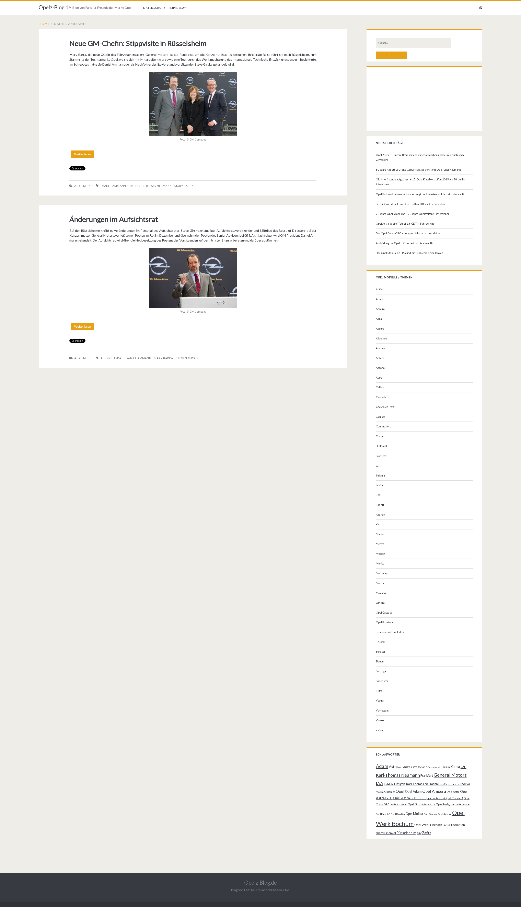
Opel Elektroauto (398, 804)
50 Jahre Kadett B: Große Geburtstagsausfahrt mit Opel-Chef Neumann (418, 169)
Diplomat (381, 446)
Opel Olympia (430, 814)
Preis (446, 825)
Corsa (379, 436)
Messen (380, 553)
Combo (380, 416)
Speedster (382, 681)
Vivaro (380, 720)
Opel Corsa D (453, 798)
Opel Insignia (445, 804)
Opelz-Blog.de (55, 7)
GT (378, 465)
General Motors (450, 775)
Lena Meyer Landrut (449, 784)
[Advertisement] (424, 99)
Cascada (381, 397)
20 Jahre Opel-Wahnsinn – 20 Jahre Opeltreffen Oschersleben (413, 213)
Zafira (379, 730)
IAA (379, 783)
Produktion (457, 825)
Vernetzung (382, 710)
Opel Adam (413, 791)
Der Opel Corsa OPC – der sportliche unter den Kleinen (408, 233)
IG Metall (389, 784)
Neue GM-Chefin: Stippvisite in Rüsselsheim (138, 43)
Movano (381, 593)
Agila (379, 318)
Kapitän (380, 514)
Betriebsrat (434, 767)
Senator (380, 651)
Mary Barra (184, 186)
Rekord (380, 641)
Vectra (380, 700)
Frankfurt (426, 775)
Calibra (380, 387)
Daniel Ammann (113, 186)
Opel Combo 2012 (435, 798)
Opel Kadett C (383, 814)
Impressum (178, 7)
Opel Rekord (445, 814)
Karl (378, 524)
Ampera (380, 348)
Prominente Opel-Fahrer (390, 632)
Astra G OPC (404, 767)
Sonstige (381, 671)
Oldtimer (389, 791)
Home (44, 23)
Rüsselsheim (406, 832)
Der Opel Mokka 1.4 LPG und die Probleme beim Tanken (409, 253)
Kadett (380, 504)
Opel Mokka (414, 814)
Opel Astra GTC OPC (409, 798)
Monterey (382, 573)
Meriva (380, 544)
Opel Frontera (384, 622)
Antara (380, 358)
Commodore (383, 426)
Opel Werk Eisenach (428, 825)
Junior (379, 485)
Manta (380, 534)
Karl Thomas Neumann (422, 784)
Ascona (380, 367)
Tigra (379, 690)
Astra (379, 377)
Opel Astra (453, 791)
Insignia (380, 475)
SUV (419, 833)
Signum (380, 661)
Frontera (381, 456)
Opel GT (413, 804)
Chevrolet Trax (385, 406)
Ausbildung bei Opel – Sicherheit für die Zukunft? (404, 243)
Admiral (380, 309)
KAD (378, 495)
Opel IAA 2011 (427, 804)
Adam (379, 299)
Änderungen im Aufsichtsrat (113, 219)
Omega (380, 602)
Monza (380, 583)
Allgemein (82, 186)
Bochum (446, 767)
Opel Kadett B (462, 804)
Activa (379, 289)
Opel (400, 791)
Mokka (380, 563)
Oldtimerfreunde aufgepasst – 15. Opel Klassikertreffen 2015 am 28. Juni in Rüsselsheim (420, 182)
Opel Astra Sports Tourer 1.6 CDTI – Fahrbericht (405, 223)
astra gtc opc (419, 767)
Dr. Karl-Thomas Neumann (150, 186)
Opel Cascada (384, 612)
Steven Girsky (187, 358)
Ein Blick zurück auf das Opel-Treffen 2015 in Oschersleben (410, 204)
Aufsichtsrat (112, 358)
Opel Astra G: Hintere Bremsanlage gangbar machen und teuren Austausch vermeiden (420, 157)
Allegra (380, 328)
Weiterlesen (84, 155)
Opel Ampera (434, 791)
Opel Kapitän (398, 814)
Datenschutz (154, 7)
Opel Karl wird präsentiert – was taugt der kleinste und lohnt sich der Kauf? (420, 194)
